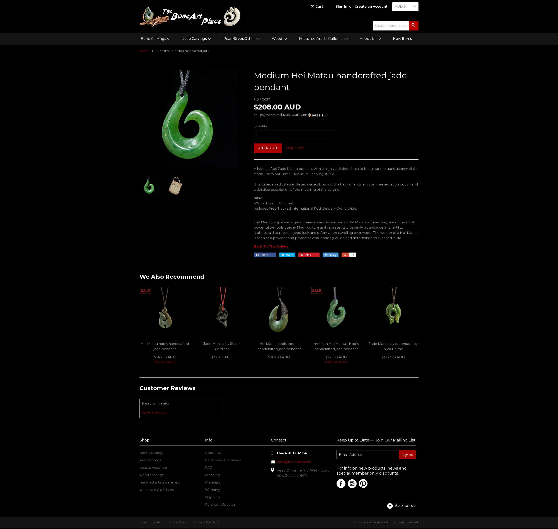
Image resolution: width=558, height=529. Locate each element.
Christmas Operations (223, 460)
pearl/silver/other (153, 467)
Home (144, 50)
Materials (212, 482)
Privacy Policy (178, 522)
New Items (402, 39)
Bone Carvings (154, 39)
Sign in (341, 6)
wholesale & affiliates (157, 490)
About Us (368, 39)
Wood (277, 39)
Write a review (153, 413)
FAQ (209, 467)
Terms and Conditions (205, 522)
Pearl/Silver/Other (239, 39)
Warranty (212, 490)
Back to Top (405, 506)
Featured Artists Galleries (321, 39)
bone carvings (151, 453)
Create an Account (371, 6)
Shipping (212, 497)
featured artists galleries (159, 482)
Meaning (212, 475)
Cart (319, 6)
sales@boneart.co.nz (293, 462)
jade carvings (150, 460)
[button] (336, 115)
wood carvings (151, 475)
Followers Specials (220, 504)
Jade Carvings (195, 39)
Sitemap (158, 522)
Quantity (260, 126)
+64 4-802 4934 (291, 453)
